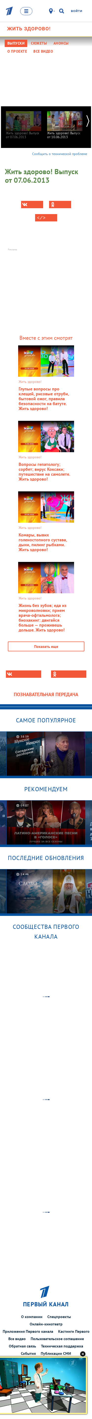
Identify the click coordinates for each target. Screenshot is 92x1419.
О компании (31, 1316)
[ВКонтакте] (32, 204)
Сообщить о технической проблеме (59, 154)
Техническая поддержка (62, 1346)
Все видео (17, 1338)
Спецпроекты (59, 1316)
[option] (23, 122)
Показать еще (46, 646)
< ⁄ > (41, 218)
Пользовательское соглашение (57, 1338)
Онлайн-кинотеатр (46, 1324)
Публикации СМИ (56, 1353)
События (28, 1353)
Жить (29, 29)
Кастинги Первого (74, 1331)
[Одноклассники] (60, 204)
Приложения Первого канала (28, 1331)
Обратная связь (22, 1346)
